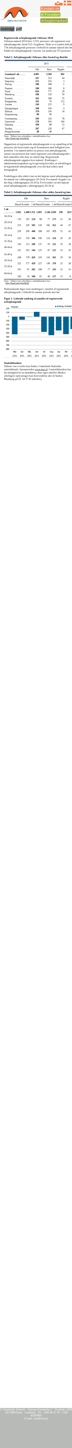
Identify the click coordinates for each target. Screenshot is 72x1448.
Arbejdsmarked (54, 20)
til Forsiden (50, 14)
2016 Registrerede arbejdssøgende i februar (32, 13)
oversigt (7, 29)
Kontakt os (50, 8)
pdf (19, 29)
